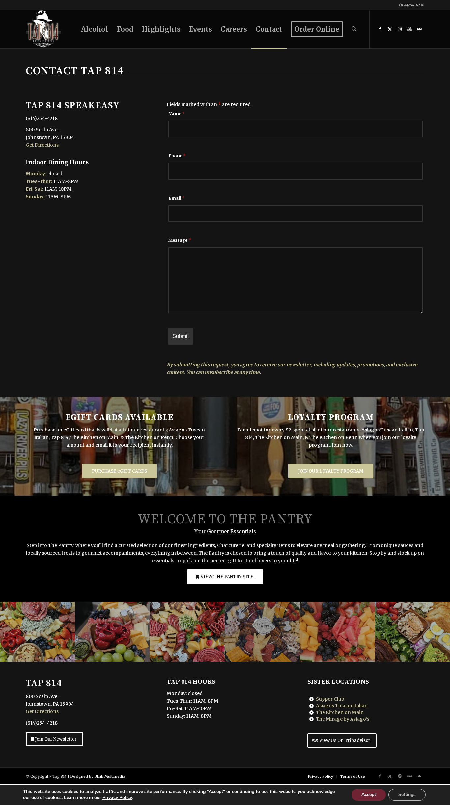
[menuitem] (94, 29)
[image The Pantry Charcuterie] (37, 632)
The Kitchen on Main (340, 712)
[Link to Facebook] (380, 29)
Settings (407, 794)
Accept (368, 794)
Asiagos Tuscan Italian (342, 705)
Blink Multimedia (109, 776)
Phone (177, 156)
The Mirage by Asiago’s (342, 719)
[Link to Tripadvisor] (409, 29)
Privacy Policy (117, 797)
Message (179, 240)
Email (176, 198)
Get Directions (42, 145)
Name (176, 114)
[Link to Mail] (419, 29)
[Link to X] (390, 29)
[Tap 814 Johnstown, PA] (43, 29)
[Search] (354, 29)
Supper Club (330, 699)
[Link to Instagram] (400, 29)
